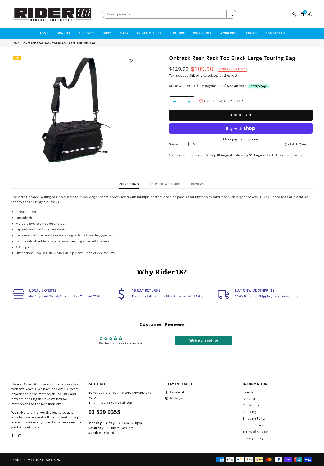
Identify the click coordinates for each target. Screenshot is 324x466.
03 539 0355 (104, 412)
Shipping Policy (254, 418)
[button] (302, 14)
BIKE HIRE (177, 33)
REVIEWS (197, 184)
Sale (16, 57)
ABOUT (251, 33)
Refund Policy (253, 425)
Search (248, 392)
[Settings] (309, 14)
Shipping (196, 75)
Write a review (203, 340)
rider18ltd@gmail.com (116, 402)
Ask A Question (301, 144)
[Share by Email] (195, 144)
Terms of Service (255, 431)
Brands (63, 33)
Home (43, 33)
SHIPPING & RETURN (165, 184)
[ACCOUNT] (294, 14)
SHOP (124, 33)
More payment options (240, 139)
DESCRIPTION (129, 184)
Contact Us (275, 33)
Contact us (251, 405)
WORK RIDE (228, 33)
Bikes (107, 33)
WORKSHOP (202, 33)
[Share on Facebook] (188, 144)
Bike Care (86, 33)
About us (249, 399)
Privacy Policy (253, 438)
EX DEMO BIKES (149, 33)
